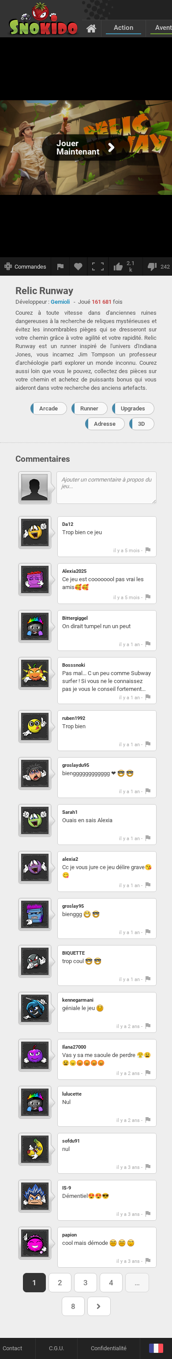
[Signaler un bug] (60, 266)
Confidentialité (109, 1348)
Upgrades (133, 408)
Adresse (105, 424)
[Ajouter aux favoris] (78, 266)
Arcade (48, 408)
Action (123, 28)
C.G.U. (56, 1348)
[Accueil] (91, 28)
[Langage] (156, 1348)
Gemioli (60, 301)
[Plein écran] (97, 266)
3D (141, 424)
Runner (89, 408)
